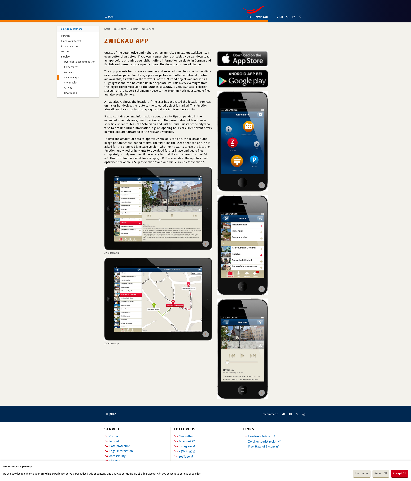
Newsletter (186, 436)
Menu (109, 17)
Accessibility (117, 456)
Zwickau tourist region (262, 441)
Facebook (185, 441)
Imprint (114, 441)
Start (107, 28)
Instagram (185, 446)
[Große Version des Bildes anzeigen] (158, 208)
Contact (114, 436)
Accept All (399, 473)
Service (150, 28)
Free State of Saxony (261, 446)
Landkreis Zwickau (260, 436)
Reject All (380, 473)
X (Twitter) (185, 451)
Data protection (120, 446)
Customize (362, 473)
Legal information (121, 451)
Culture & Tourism (71, 28)
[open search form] (287, 17)
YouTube (184, 456)
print (112, 414)
